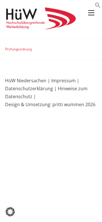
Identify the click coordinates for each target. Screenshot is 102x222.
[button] (98, 6)
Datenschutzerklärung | (31, 88)
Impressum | (65, 80)
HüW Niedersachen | (28, 80)
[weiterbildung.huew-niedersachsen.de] (40, 27)
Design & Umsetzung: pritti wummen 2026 (50, 104)
